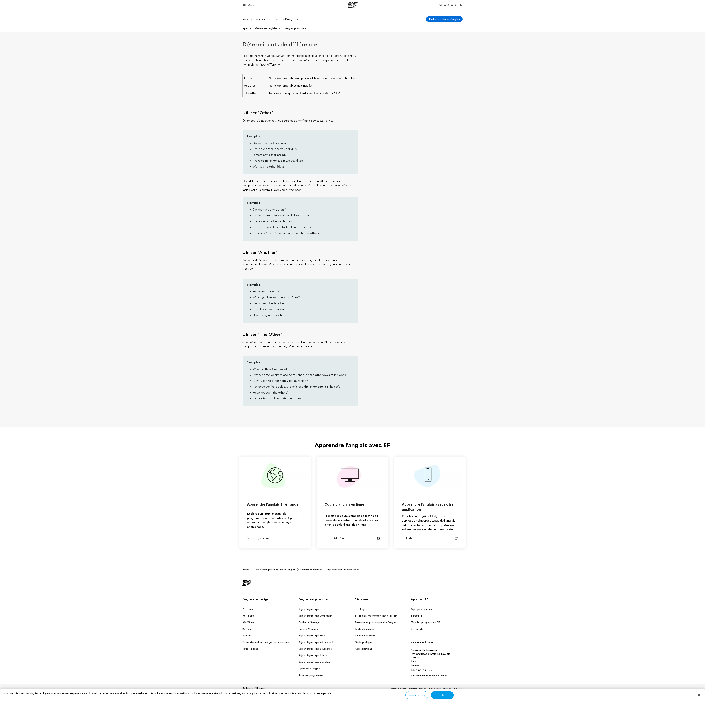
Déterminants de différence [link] (343, 569)
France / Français (256, 688)
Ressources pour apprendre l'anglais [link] (275, 569)
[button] (248, 5)
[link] (270, 19)
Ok (442, 695)
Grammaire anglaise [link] (311, 569)
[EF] (353, 5)
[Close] (699, 695)
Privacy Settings (416, 695)
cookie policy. (323, 693)
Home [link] (245, 569)
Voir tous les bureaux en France (429, 675)
